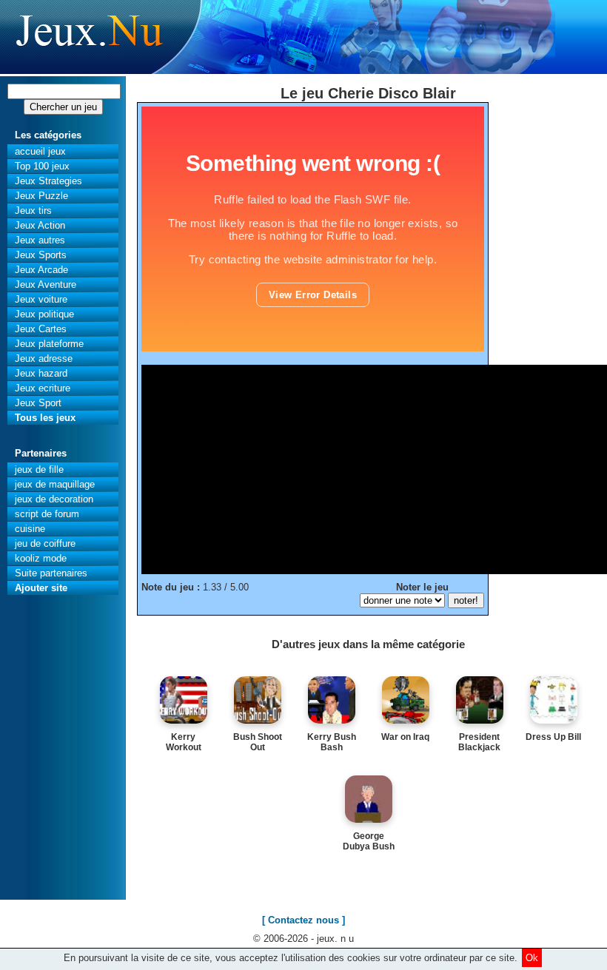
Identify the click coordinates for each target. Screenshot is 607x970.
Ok (532, 957)
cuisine (30, 528)
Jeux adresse (44, 358)
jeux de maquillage (55, 484)
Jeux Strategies (48, 180)
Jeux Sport (38, 402)
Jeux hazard (41, 373)
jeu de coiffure (45, 543)
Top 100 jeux (42, 166)
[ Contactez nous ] (303, 920)
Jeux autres (40, 240)
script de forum (47, 513)
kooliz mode (41, 558)
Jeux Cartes (41, 328)
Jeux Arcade (41, 269)
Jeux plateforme (49, 343)
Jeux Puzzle (41, 195)
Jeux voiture (41, 299)
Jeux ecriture (42, 388)
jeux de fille (39, 469)
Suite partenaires (51, 573)
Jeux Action (40, 225)
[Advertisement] (374, 468)
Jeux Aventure (45, 284)
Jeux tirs (33, 210)
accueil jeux (40, 151)
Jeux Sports (41, 254)
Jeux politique (44, 314)
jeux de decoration (54, 499)
